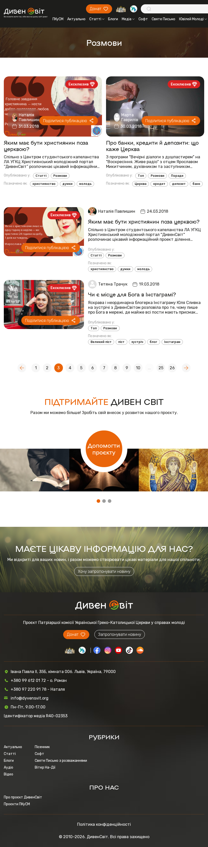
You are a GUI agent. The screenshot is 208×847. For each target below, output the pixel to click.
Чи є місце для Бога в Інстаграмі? (132, 294)
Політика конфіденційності (104, 824)
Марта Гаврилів (129, 117)
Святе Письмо (163, 19)
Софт (143, 19)
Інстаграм (172, 342)
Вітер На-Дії (45, 767)
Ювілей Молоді (191, 19)
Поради (177, 176)
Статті (95, 19)
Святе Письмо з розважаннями (61, 760)
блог (153, 342)
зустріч (137, 342)
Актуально (76, 19)
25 (161, 367)
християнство (44, 184)
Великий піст (101, 342)
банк (196, 184)
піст (121, 342)
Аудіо (8, 767)
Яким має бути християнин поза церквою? (46, 145)
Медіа (126, 19)
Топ (141, 176)
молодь (85, 184)
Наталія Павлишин (29, 117)
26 (172, 367)
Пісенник (42, 747)
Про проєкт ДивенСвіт (23, 797)
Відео (8, 774)
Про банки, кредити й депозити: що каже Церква (152, 145)
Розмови (60, 176)
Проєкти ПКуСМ (17, 804)
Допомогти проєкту (104, 448)
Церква (140, 184)
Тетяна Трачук (112, 284)
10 (138, 367)
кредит (159, 184)
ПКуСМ (58, 19)
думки (67, 184)
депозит (179, 184)
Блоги (113, 19)
